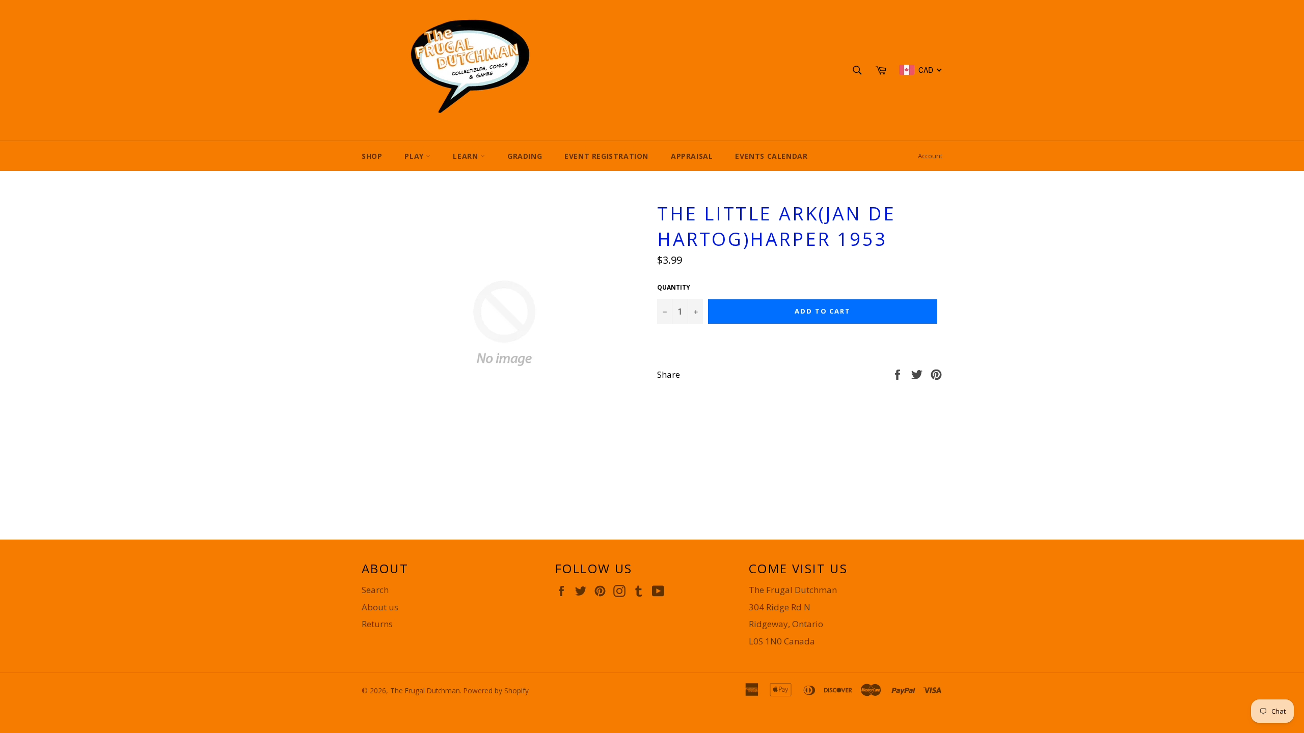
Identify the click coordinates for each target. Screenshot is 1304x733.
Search (375, 590)
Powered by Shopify (496, 690)
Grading (524, 156)
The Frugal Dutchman (425, 690)
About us (380, 607)
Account (930, 155)
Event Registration (606, 156)
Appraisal (692, 156)
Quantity (673, 288)
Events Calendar (771, 156)
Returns (377, 624)
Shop (372, 156)
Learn (466, 156)
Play (415, 156)
